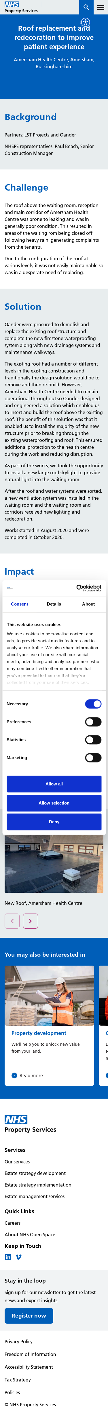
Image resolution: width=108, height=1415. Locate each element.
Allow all (54, 783)
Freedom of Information (30, 1354)
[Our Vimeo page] (18, 1259)
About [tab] (88, 604)
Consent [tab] (19, 604)
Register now (29, 1315)
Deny (54, 821)
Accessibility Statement (29, 1367)
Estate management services (35, 1196)
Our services (17, 1162)
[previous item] (30, 921)
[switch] (93, 721)
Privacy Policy (19, 1341)
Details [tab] (54, 604)
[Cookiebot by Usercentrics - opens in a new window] (76, 588)
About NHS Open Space (30, 1234)
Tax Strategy (18, 1380)
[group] (49, 1026)
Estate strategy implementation (38, 1185)
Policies (12, 1392)
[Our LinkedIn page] (8, 1259)
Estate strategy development (35, 1173)
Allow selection (54, 802)
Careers (12, 1223)
